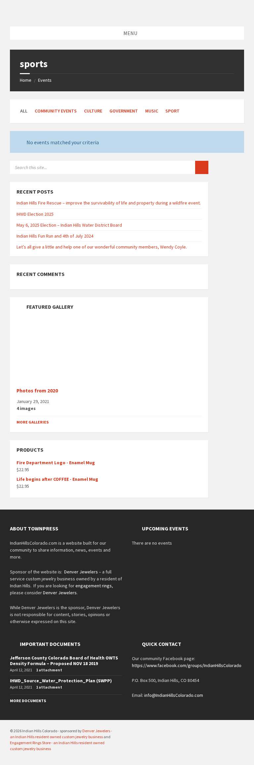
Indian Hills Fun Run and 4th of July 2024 (55, 236)
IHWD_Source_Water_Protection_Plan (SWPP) (61, 681)
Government (123, 111)
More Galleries (33, 422)
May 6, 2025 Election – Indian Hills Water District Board (69, 225)
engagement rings (93, 586)
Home (25, 80)
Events (45, 80)
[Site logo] (127, 13)
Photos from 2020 (37, 390)
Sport (172, 111)
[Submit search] (201, 167)
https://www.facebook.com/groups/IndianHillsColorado (186, 665)
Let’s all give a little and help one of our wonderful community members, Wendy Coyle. (102, 247)
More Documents (28, 700)
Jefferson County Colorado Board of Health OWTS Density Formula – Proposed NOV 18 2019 (64, 660)
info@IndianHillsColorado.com (173, 695)
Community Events (56, 111)
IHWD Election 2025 (35, 214)
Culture (93, 111)
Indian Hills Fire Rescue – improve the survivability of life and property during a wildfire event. (109, 203)
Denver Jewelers (81, 572)
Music (151, 111)
